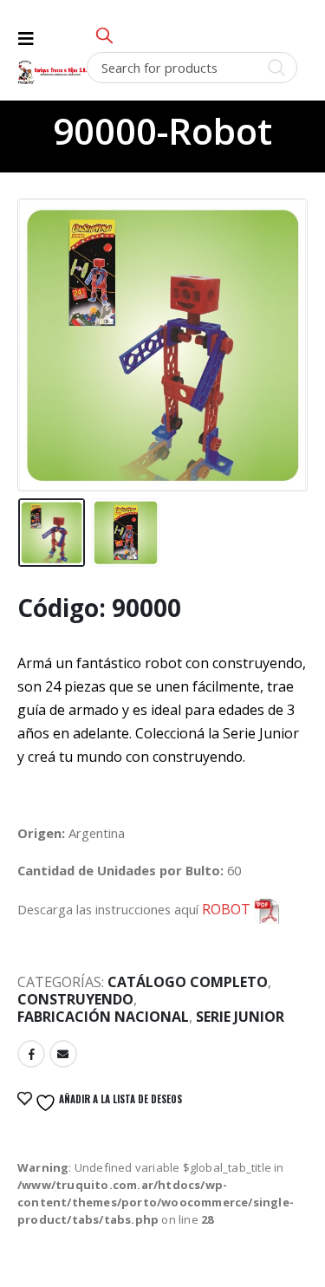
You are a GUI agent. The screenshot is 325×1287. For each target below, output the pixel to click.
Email (63, 1054)
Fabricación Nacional (103, 1016)
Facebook (31, 1054)
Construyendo (75, 999)
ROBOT (228, 909)
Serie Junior (240, 1016)
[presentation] (39, 325)
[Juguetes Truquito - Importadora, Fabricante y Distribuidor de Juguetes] (52, 72)
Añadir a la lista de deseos (119, 1099)
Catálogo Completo (187, 982)
